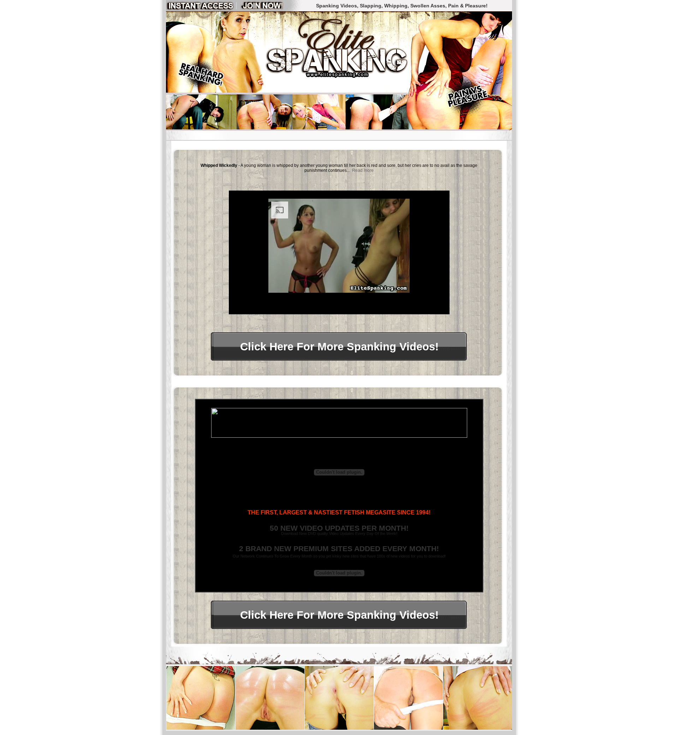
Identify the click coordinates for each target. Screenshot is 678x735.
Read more (363, 170)
